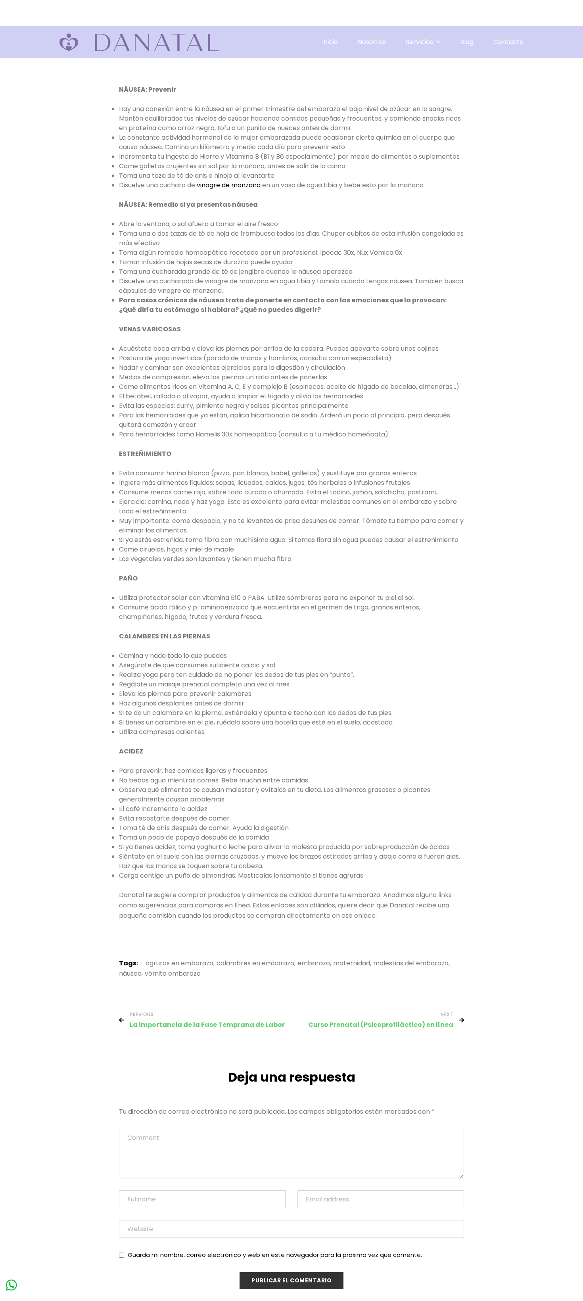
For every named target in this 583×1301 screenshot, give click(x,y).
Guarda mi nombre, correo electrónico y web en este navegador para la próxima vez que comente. (275, 1255)
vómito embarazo (173, 974)
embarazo (313, 963)
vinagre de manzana (229, 185)
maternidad (351, 963)
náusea (130, 974)
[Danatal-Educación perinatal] (139, 42)
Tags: (128, 963)
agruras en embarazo (179, 963)
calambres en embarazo (255, 963)
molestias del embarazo (411, 963)
